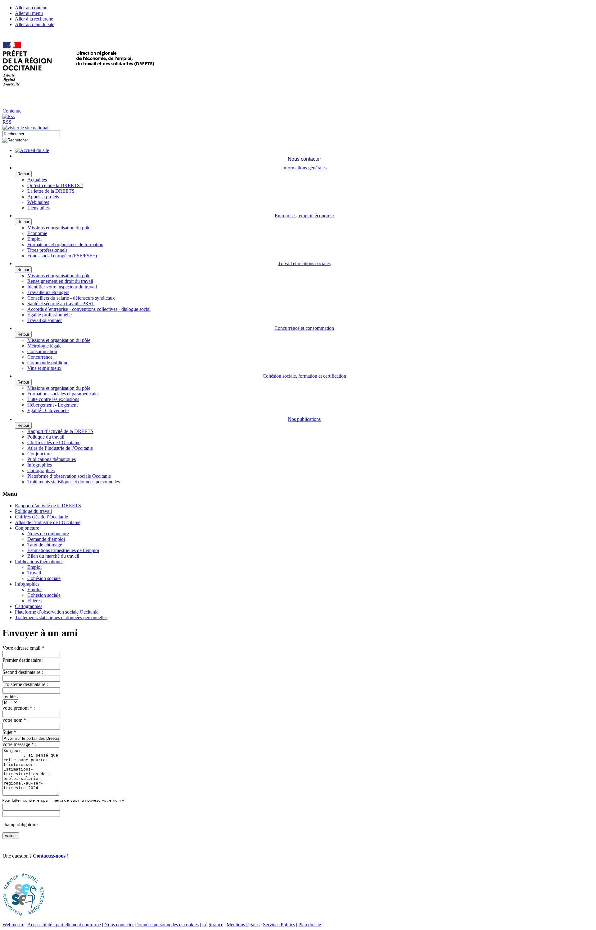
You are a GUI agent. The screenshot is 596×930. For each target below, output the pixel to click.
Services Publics (279, 924)
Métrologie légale (44, 345)
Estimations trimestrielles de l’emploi (63, 550)
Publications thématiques (51, 459)
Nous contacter (119, 924)
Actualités (37, 179)
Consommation (42, 351)
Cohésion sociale (44, 578)
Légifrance (212, 924)
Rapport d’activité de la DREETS (60, 431)
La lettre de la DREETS (50, 191)
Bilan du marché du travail (53, 556)
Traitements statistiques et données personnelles (73, 481)
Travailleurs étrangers (48, 292)
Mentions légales (243, 924)
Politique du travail (45, 437)
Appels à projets (43, 196)
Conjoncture (39, 453)
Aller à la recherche (34, 18)
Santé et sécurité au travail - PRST (60, 303)
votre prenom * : (18, 708)
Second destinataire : (22, 672)
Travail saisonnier (44, 320)
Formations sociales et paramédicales (63, 393)
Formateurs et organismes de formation (65, 244)
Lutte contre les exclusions (53, 399)
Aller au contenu (31, 7)
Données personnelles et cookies (167, 924)
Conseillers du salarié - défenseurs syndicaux (71, 298)
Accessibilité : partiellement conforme (64, 924)
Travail (34, 572)
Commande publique (47, 362)
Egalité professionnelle (49, 314)
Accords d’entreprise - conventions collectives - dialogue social (89, 309)
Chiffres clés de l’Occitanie (53, 442)
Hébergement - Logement (52, 404)
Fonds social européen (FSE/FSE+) (62, 255)
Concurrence (39, 357)
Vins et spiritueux (44, 368)
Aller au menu (29, 13)
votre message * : (19, 744)
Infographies (39, 464)
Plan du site (309, 924)
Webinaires (38, 202)
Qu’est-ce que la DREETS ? (55, 185)
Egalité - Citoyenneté (48, 410)
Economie (37, 233)
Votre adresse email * (23, 648)
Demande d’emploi (46, 539)
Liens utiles (38, 207)
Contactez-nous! (50, 856)
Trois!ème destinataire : (25, 684)
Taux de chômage (44, 544)
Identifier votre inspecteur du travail (62, 286)
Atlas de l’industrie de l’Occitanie (60, 448)
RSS (6, 122)
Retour (23, 174)
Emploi (34, 239)
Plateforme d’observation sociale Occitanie (69, 476)
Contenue (11, 110)
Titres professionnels (47, 250)
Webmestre (13, 924)
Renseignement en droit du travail (60, 281)
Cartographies (41, 470)
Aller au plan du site (34, 24)
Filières (34, 600)
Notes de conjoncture (48, 533)
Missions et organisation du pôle (58, 227)
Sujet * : (10, 732)
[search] (31, 134)
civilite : (10, 696)
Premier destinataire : (22, 660)
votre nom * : (15, 720)
